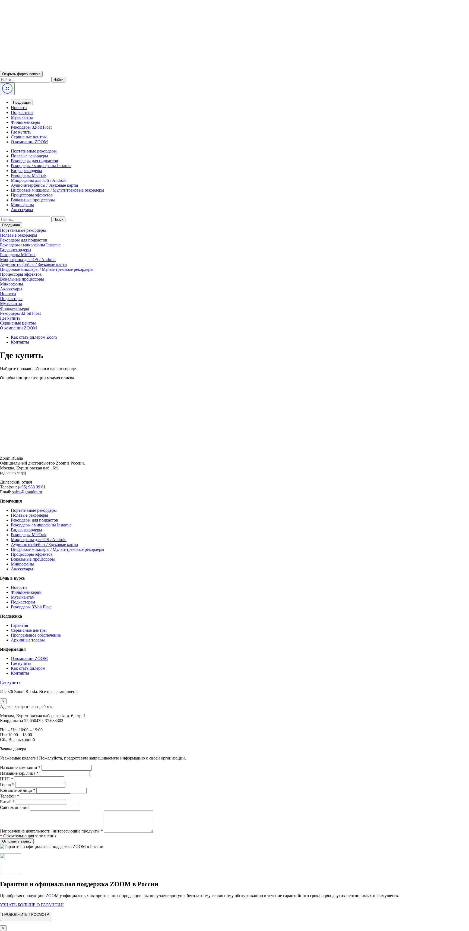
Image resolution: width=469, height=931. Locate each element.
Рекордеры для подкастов (34, 160)
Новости (19, 107)
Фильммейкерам (26, 592)
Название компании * (20, 767)
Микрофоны (22, 204)
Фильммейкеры (25, 122)
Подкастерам (23, 602)
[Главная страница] (234, 449)
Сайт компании (14, 807)
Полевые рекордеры (29, 156)
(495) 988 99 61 (32, 487)
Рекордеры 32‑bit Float (31, 607)
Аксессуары (22, 209)
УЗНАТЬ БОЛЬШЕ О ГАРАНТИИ (32, 905)
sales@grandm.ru (27, 492)
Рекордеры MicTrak (28, 175)
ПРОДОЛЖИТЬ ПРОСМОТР (25, 915)
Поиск (58, 219)
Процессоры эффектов (32, 195)
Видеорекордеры (26, 170)
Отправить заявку (16, 841)
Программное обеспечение (36, 635)
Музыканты (22, 117)
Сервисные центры (29, 137)
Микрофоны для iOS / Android (38, 180)
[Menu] (7, 88)
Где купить (21, 132)
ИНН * (6, 779)
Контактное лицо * (17, 790)
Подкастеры (22, 112)
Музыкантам (22, 597)
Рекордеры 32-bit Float (31, 127)
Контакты (20, 342)
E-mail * (7, 801)
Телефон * (9, 796)
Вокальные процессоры (33, 200)
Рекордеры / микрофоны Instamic (41, 165)
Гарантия (19, 625)
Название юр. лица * (19, 773)
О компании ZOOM (29, 141)
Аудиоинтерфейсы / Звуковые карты (44, 185)
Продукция (22, 102)
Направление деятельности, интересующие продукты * (51, 831)
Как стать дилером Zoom (34, 337)
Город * (7, 784)
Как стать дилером (28, 668)
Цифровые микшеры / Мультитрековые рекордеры (57, 190)
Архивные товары (28, 640)
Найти (58, 80)
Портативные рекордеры (34, 151)
